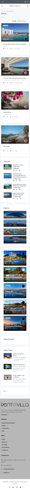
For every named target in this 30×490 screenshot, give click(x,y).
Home (3, 439)
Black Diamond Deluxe (8, 423)
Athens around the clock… (18, 354)
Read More (16, 360)
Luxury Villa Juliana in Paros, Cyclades (14, 44)
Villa (3, 431)
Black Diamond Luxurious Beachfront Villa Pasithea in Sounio (19, 175)
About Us (4, 442)
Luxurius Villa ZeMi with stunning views (14, 78)
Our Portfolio (5, 447)
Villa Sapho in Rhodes (11, 261)
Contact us (5, 450)
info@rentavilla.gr (8, 469)
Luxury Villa (5, 428)
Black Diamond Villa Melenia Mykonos (18, 194)
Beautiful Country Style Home (18, 165)
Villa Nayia (6, 146)
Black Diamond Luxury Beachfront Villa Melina (19, 185)
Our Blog (4, 444)
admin (24, 357)
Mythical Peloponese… (19, 364)
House (4, 425)
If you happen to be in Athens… (18, 376)
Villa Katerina (7, 112)
